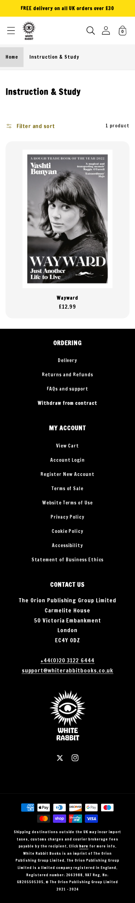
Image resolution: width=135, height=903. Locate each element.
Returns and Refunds (67, 374)
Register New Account (67, 474)
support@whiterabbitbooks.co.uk (68, 670)
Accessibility (67, 545)
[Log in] (106, 30)
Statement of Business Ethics (68, 559)
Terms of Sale (67, 488)
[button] (11, 30)
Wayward (67, 298)
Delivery (68, 360)
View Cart (67, 445)
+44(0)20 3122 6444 (67, 660)
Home (12, 56)
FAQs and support (67, 388)
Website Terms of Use (67, 502)
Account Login (67, 460)
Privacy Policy (67, 516)
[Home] (29, 30)
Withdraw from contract (67, 403)
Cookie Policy (67, 531)
